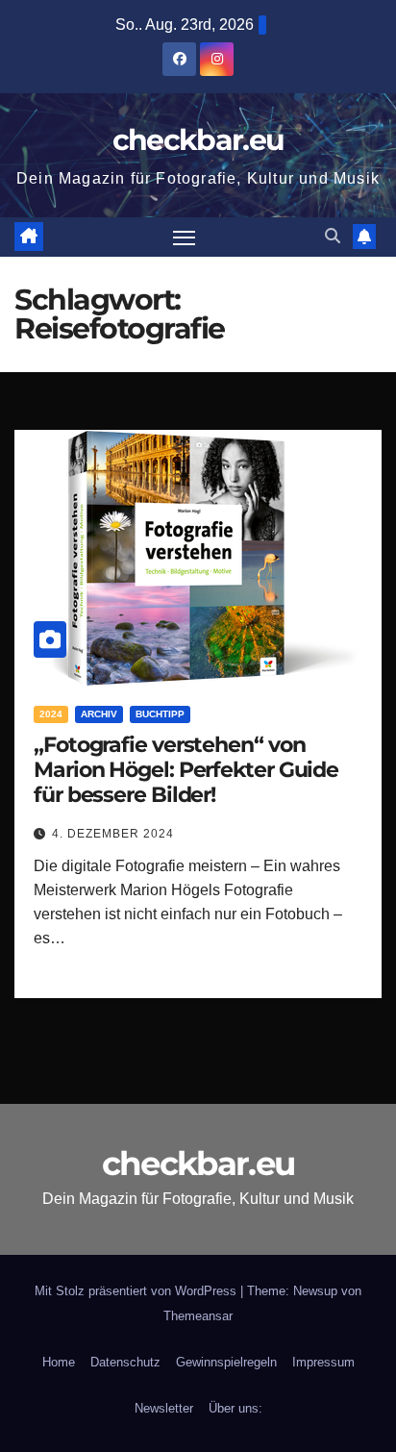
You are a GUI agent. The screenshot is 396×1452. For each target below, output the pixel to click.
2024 (50, 714)
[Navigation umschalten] (184, 237)
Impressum (323, 1362)
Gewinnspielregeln (226, 1362)
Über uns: (235, 1408)
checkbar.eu (198, 140)
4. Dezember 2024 (113, 833)
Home (58, 1362)
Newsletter (164, 1408)
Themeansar (198, 1316)
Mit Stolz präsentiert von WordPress (137, 1291)
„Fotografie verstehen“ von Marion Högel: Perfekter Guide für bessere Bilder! (186, 770)
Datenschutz (125, 1362)
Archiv (99, 714)
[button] (332, 236)
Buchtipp (160, 714)
